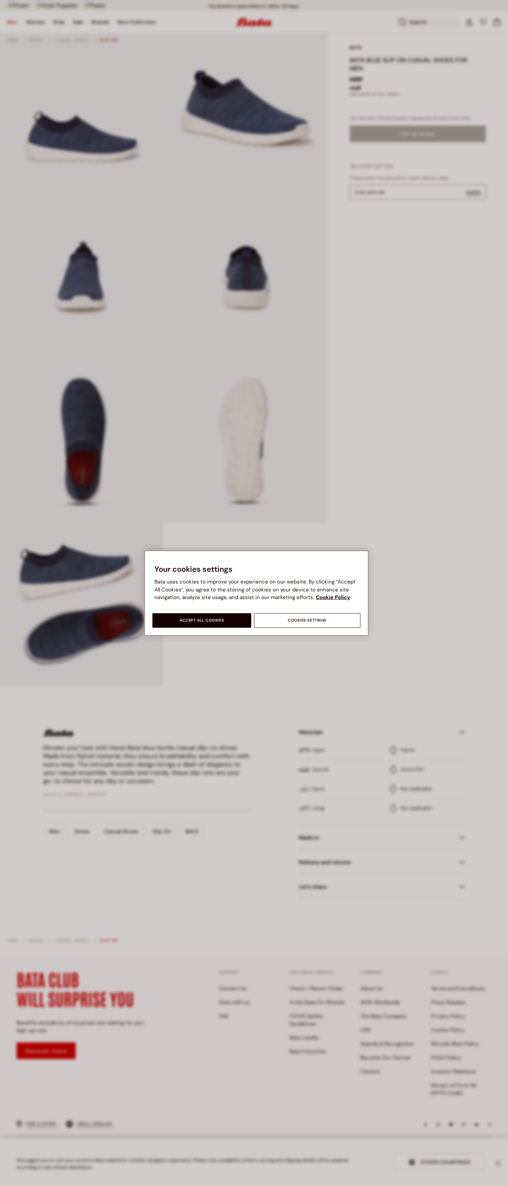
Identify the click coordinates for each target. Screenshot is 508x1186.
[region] (256, 593)
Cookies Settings (307, 620)
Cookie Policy (333, 597)
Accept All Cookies (202, 620)
